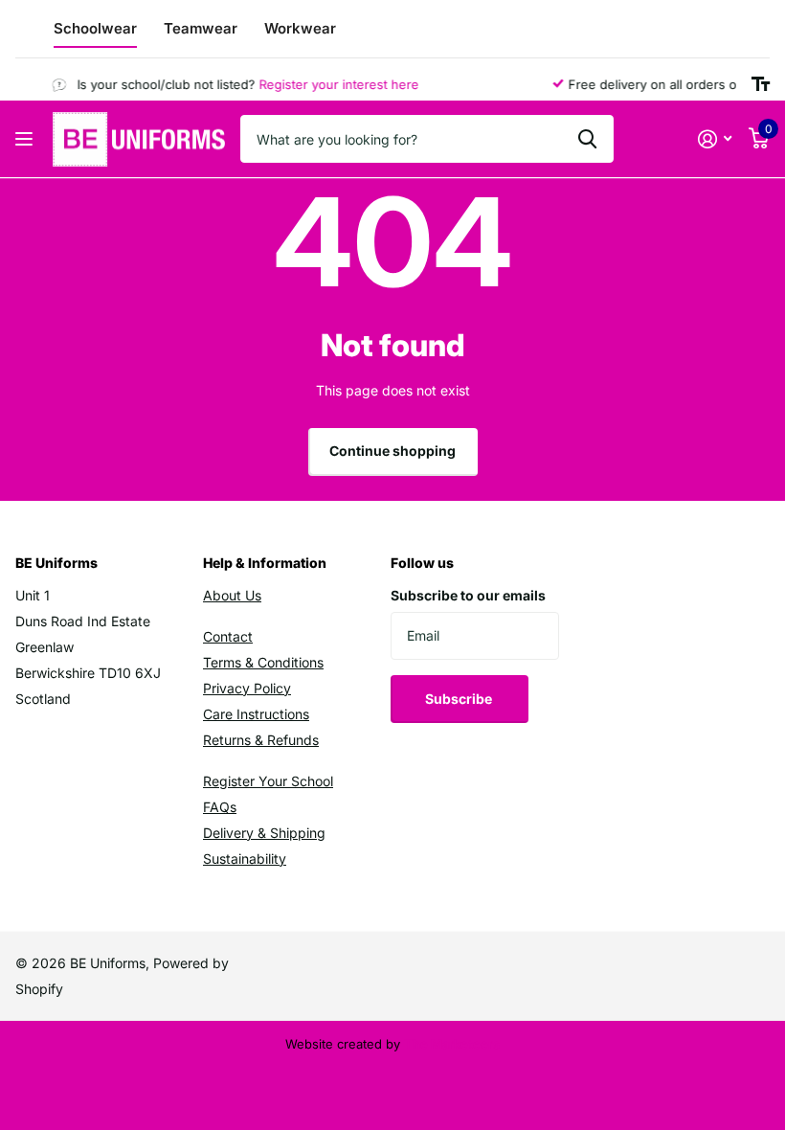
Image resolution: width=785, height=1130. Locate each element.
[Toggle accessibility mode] (760, 84)
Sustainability (244, 858)
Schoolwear (95, 28)
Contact (228, 636)
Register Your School (268, 781)
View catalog (26, 139)
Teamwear (200, 28)
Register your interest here (333, 84)
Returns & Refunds (261, 740)
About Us (232, 595)
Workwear (300, 28)
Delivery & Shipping (264, 833)
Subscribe (460, 698)
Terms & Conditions (263, 662)
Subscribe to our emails (468, 595)
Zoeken (587, 139)
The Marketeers (452, 1043)
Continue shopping (392, 450)
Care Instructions (256, 714)
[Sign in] (714, 139)
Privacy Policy (247, 688)
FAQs (219, 807)
